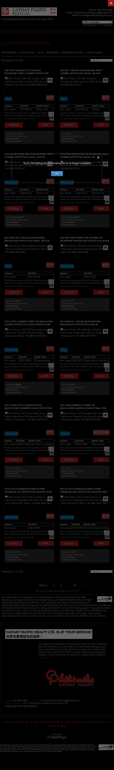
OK (57, 173)
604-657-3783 (12, 390)
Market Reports (97, 722)
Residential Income (72, 52)
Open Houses (94, 52)
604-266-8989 (12, 138)
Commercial (27, 52)
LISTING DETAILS (14, 125)
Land (40, 52)
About (52, 726)
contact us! (44, 657)
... (67, 585)
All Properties (8, 52)
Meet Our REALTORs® (47, 722)
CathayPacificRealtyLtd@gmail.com (93, 12)
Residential (52, 52)
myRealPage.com (57, 737)
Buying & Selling (74, 722)
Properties (22, 722)
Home (7, 722)
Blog (63, 726)
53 (74, 585)
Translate (108, 25)
